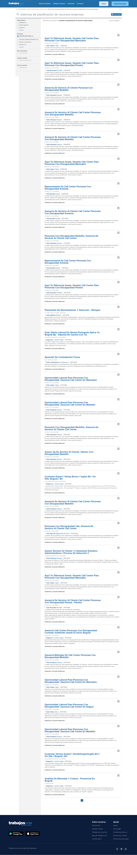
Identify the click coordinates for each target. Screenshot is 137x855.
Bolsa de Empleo (45, 3)
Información (96, 825)
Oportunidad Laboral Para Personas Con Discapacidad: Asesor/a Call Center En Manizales (71, 379)
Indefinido (23, 67)
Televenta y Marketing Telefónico (27, 39)
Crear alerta (117, 14)
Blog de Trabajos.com (99, 835)
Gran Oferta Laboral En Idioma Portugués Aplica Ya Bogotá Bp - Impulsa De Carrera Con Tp (72, 333)
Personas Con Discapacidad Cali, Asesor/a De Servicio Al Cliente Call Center (69, 527)
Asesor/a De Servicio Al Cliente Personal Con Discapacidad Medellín (69, 89)
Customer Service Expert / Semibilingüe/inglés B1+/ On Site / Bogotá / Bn (72, 755)
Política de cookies (120, 835)
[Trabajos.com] (16, 5)
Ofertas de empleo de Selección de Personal (37, 9)
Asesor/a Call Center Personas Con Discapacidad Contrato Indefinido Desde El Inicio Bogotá (71, 631)
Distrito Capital (23, 25)
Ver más (21, 30)
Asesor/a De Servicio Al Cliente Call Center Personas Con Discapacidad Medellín (73, 113)
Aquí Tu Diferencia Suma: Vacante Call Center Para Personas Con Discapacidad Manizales (72, 39)
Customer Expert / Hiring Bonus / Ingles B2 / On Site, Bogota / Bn (70, 477)
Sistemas (21, 44)
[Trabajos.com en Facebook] (117, 848)
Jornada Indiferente (25, 60)
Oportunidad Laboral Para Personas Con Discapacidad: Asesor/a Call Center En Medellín (70, 403)
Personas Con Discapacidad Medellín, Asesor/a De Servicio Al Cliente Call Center (71, 237)
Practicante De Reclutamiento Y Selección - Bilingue (72, 310)
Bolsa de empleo (22, 9)
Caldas (21, 27)
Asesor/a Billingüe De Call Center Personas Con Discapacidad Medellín (70, 656)
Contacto (80, 3)
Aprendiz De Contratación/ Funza (62, 357)
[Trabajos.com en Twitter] (121, 848)
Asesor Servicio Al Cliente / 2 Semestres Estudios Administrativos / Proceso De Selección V (71, 552)
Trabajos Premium (59, 3)
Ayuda (115, 825)
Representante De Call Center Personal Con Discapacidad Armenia (68, 187)
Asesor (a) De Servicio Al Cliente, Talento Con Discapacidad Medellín (69, 453)
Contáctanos (97, 839)
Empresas (70, 3)
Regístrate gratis (120, 4)
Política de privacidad (121, 839)
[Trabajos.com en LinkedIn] (125, 848)
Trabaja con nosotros (99, 832)
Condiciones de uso (120, 832)
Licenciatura (23, 53)
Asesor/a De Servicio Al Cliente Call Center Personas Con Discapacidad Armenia (73, 212)
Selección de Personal (25, 36)
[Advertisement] (78, 28)
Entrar (103, 4)
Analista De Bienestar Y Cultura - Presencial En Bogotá (70, 779)
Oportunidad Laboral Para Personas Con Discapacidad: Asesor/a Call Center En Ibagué (69, 705)
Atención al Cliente (24, 42)
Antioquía (21, 22)
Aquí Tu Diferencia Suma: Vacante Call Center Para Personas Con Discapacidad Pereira (72, 64)
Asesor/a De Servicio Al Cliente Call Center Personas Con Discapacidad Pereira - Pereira (73, 601)
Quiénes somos (97, 829)
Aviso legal (117, 829)
